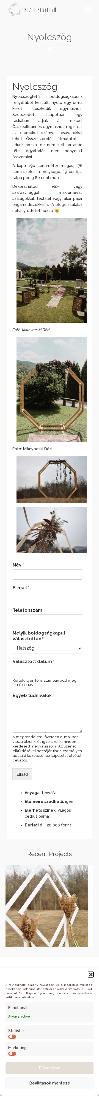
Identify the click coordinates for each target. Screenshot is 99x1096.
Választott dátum (33, 661)
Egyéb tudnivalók (33, 695)
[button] (91, 974)
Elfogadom (50, 1068)
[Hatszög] (39, 49)
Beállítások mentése (49, 1083)
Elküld (22, 774)
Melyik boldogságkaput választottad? (39, 635)
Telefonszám (29, 610)
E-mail (21, 587)
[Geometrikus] (59, 49)
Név (18, 565)
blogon (62, 204)
